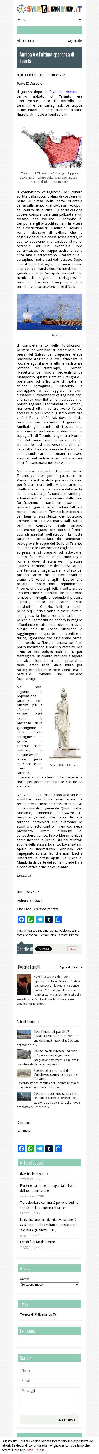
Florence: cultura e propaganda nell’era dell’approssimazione (47, 1188)
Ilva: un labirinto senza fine (56, 1093)
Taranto (62, 935)
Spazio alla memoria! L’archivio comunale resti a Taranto (56, 1074)
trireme (74, 935)
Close (40, 1450)
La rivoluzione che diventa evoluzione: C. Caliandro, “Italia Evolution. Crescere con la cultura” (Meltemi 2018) (49, 1225)
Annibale (28, 930)
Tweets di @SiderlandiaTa (38, 1314)
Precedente (27, 40)
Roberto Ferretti (38, 74)
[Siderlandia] (49, 12)
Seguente (73, 40)
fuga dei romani (63, 92)
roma (20, 935)
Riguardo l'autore (71, 967)
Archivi (24, 1279)
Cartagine (41, 930)
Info (30, 1450)
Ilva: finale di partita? (51, 1031)
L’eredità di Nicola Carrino (55, 1051)
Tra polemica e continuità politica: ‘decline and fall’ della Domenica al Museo (49, 1205)
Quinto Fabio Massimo (64, 930)
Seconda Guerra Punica (40, 935)
